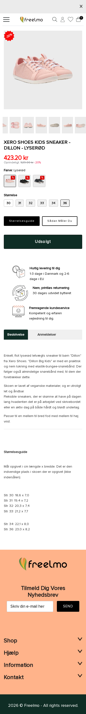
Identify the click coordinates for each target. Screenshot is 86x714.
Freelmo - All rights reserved (50, 705)
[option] (43, 70)
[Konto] (62, 20)
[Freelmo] (31, 19)
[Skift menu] (6, 19)
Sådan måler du (59, 221)
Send (68, 606)
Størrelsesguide (21, 221)
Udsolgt (43, 242)
